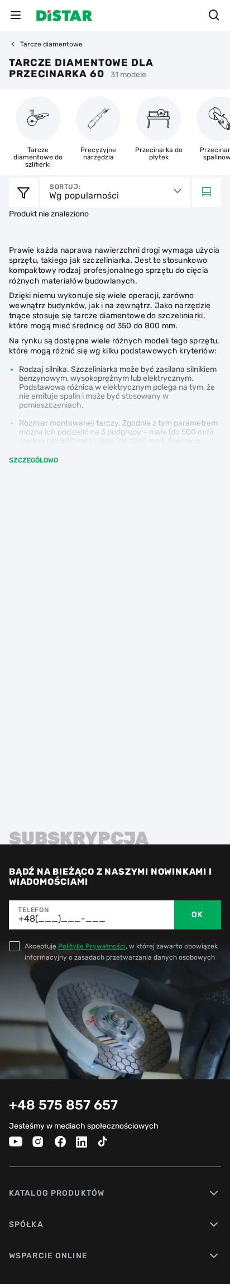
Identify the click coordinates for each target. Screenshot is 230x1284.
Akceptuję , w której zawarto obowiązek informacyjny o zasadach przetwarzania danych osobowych (121, 951)
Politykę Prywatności (92, 946)
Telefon (33, 910)
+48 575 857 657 (63, 1105)
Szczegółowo (33, 460)
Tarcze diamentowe (51, 44)
